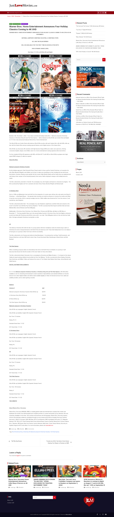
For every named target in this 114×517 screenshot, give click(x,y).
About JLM (79, 172)
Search (103, 59)
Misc (35, 475)
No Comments (30, 429)
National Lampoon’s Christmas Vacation (40, 431)
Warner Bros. (24, 23)
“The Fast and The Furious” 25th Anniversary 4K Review (90, 26)
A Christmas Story (18, 431)
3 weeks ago (63, 487)
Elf (29, 431)
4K (12, 431)
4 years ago (13, 429)
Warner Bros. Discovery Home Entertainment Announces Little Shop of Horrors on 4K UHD (19, 482)
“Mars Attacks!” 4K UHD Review (84, 37)
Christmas (25, 431)
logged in (18, 455)
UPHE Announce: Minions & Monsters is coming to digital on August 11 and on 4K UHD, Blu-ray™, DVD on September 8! (94, 482)
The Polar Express (54, 431)
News (11, 23)
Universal (98, 475)
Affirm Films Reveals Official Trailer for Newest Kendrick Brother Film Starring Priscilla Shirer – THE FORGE (90, 99)
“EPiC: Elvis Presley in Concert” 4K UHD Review (87, 51)
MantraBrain (69, 514)
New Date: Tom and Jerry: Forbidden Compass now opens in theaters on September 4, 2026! (69, 482)
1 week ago (13, 487)
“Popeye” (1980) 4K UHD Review (84, 33)
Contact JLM (79, 174)
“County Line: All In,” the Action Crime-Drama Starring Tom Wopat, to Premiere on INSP (57, 442)
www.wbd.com (49, 425)
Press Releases (16, 23)
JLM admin (21, 429)
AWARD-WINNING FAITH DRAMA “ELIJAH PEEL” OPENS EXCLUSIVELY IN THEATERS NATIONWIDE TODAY (44, 482)
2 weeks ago (38, 487)
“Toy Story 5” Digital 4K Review (83, 29)
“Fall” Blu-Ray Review (16, 441)
